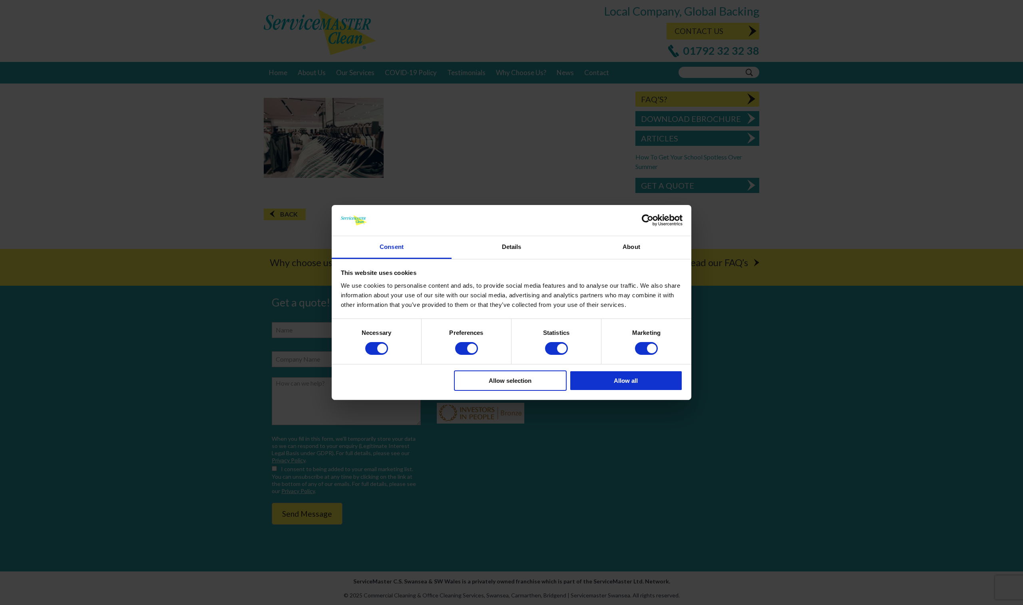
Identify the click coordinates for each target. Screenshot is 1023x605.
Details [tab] (511, 246)
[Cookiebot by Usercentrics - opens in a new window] (648, 220)
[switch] (466, 348)
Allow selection (510, 380)
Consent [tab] (392, 246)
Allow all (626, 380)
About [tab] (631, 246)
